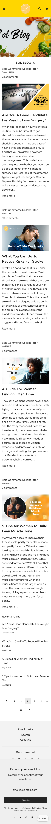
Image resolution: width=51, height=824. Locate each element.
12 (21, 710)
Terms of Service (27, 810)
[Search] (39, 8)
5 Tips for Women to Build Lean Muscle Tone (24, 529)
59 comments (10, 218)
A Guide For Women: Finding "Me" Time (19, 392)
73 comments (10, 76)
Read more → (10, 195)
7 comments (9, 487)
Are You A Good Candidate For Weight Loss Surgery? (24, 118)
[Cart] (47, 8)
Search (25, 734)
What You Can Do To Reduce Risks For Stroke (22, 259)
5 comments (9, 350)
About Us (25, 739)
